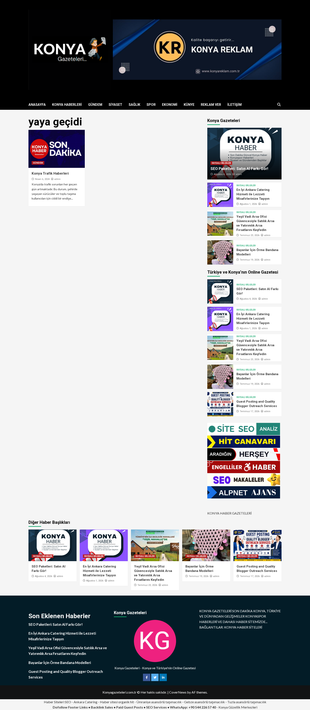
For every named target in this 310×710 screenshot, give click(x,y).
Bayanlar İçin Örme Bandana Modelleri (59, 662)
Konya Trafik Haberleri (50, 173)
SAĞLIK (134, 105)
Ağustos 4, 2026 (222, 174)
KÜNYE (189, 105)
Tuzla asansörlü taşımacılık (246, 702)
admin (57, 179)
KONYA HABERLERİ (67, 105)
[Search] (279, 105)
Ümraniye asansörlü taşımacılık (159, 702)
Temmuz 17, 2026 (249, 411)
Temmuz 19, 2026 (249, 259)
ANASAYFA (37, 105)
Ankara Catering (85, 702)
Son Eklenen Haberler (59, 616)
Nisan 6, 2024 (42, 179)
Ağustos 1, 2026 (248, 204)
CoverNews (177, 692)
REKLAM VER (211, 105)
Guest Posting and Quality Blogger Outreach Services (65, 674)
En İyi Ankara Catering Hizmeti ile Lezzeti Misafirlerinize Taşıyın (253, 194)
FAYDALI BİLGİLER (221, 163)
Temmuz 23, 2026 (249, 235)
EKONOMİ (169, 105)
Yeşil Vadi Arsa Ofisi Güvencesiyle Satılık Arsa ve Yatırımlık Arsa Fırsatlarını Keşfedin (67, 651)
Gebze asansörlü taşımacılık (204, 702)
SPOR (151, 105)
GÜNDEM (95, 105)
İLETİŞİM (234, 105)
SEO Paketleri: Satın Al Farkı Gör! (239, 168)
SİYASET (115, 105)
